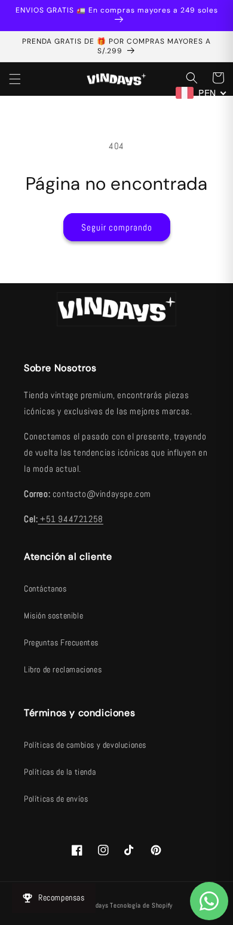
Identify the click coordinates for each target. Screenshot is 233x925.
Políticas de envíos (56, 798)
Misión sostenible (53, 615)
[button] (15, 79)
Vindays (98, 905)
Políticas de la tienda (60, 771)
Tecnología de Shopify (141, 905)
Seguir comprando (116, 227)
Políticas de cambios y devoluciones (85, 744)
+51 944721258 (70, 518)
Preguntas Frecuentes (61, 642)
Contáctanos (45, 588)
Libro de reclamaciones (63, 669)
